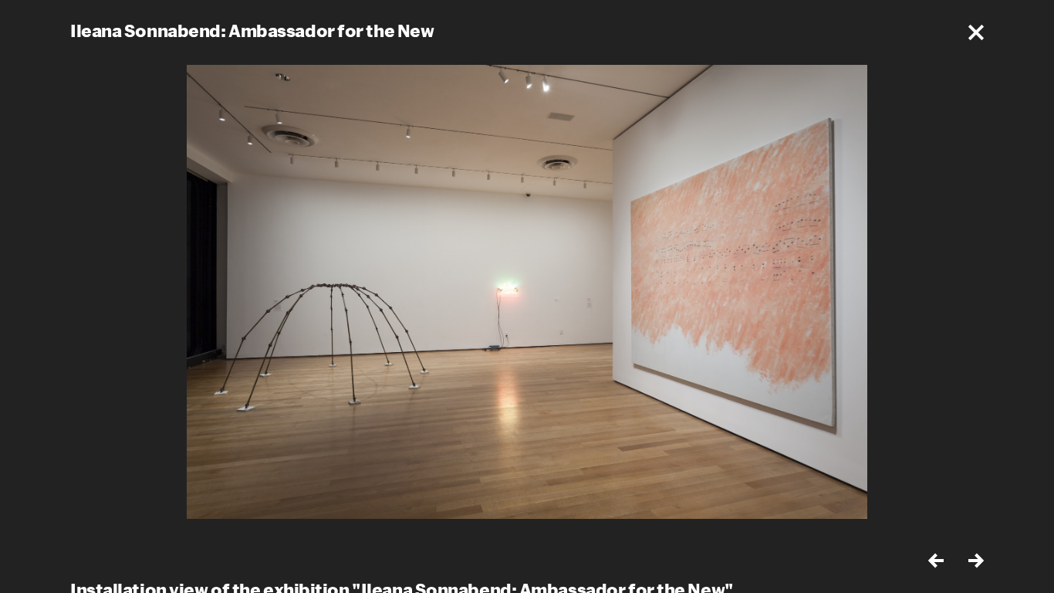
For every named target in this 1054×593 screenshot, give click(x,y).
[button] (976, 32)
